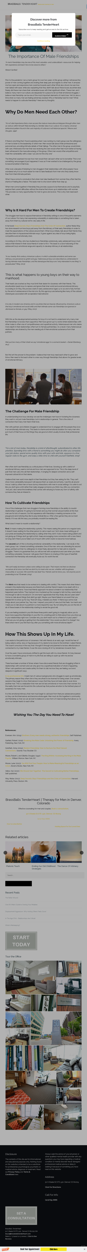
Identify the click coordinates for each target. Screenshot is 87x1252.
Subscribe (61, 36)
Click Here (53, 1249)
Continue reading (43, 41)
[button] (43, 1249)
